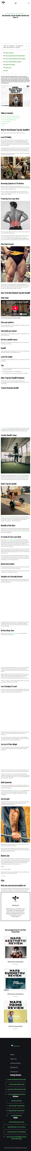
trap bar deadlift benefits (11, 539)
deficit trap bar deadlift (7, 516)
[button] (26, 46)
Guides (13, 13)
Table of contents (9, 52)
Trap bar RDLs (4, 428)
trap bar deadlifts (25, 186)
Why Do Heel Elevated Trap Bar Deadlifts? (15, 55)
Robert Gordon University (16, 790)
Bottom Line (8, 67)
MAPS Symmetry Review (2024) (15, 994)
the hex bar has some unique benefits (20, 531)
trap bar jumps (19, 475)
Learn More (3, 876)
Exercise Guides (20, 13)
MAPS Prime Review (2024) (15, 1026)
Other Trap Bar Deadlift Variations (13, 61)
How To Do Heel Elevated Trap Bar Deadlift (15, 58)
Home (8, 13)
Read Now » (15, 964)
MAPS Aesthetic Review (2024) (15, 962)
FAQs (6, 70)
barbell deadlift (14, 633)
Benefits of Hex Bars (10, 64)
